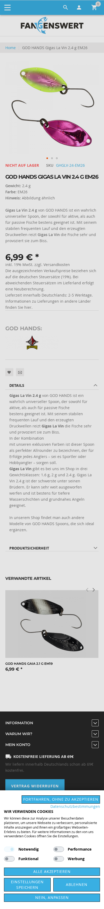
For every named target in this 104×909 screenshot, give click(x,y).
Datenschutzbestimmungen (75, 806)
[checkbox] (58, 849)
